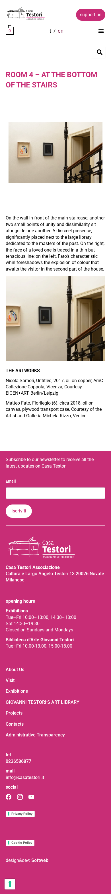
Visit (10, 680)
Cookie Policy (21, 843)
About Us (15, 669)
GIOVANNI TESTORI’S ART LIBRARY (42, 702)
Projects (14, 713)
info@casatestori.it (25, 777)
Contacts (15, 724)
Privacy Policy (21, 814)
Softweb (39, 860)
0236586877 (18, 761)
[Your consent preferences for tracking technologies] (10, 884)
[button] (101, 31)
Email (11, 481)
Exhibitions (17, 691)
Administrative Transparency (35, 735)
